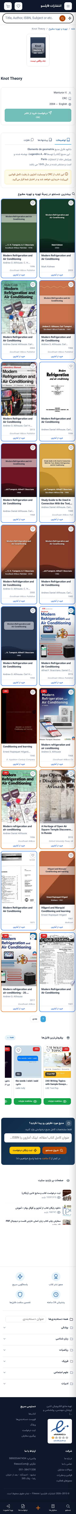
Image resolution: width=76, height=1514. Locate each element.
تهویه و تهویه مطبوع (58, 29)
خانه (73, 29)
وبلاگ (33, 1425)
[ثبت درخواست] (37, 1508)
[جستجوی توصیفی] (70, 18)
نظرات (27, 140)
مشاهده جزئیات (55, 1101)
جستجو (68, 1510)
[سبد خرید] (8, 6)
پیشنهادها (43, 140)
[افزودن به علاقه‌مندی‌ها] (71, 203)
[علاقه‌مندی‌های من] (18, 6)
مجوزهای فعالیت (64, 1481)
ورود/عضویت (8, 1510)
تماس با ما (67, 1464)
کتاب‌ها (32, 1414)
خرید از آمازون (57, 275)
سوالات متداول (65, 1470)
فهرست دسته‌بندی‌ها (26, 1419)
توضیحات (61, 140)
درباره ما (68, 1458)
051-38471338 (27, 1470)
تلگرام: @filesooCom (25, 1464)
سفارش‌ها (53, 1510)
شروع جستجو (52, 1150)
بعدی (34, 1019)
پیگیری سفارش (28, 1436)
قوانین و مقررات (64, 1475)
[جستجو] (62, 18)
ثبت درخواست (29, 1430)
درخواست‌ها (23, 1510)
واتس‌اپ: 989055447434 (22, 1458)
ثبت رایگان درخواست (22, 1150)
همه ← (10, 1037)
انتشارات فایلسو (51, 6)
